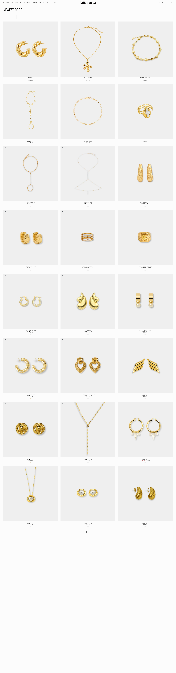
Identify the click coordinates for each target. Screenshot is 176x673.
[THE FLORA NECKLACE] (88, 49)
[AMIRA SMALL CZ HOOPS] (30, 301)
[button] (16, 2)
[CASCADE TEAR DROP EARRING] (145, 493)
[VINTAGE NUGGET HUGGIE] (30, 237)
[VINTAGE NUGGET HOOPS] (145, 173)
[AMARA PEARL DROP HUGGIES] (145, 301)
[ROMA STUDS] (30, 429)
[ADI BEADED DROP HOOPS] (145, 429)
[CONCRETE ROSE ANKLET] (145, 49)
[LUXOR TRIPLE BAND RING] (88, 237)
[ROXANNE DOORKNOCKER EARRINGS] (88, 365)
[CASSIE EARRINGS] (88, 493)
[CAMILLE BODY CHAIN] (88, 173)
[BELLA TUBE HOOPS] (30, 365)
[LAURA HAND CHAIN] (30, 173)
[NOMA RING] (145, 111)
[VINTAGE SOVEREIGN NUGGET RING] (145, 237)
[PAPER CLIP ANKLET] (88, 111)
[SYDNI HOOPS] (30, 49)
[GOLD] (30, 206)
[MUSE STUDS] (145, 365)
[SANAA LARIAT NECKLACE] (88, 429)
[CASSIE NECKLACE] (30, 493)
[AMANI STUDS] (88, 301)
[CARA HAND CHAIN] (30, 111)
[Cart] (171, 3)
